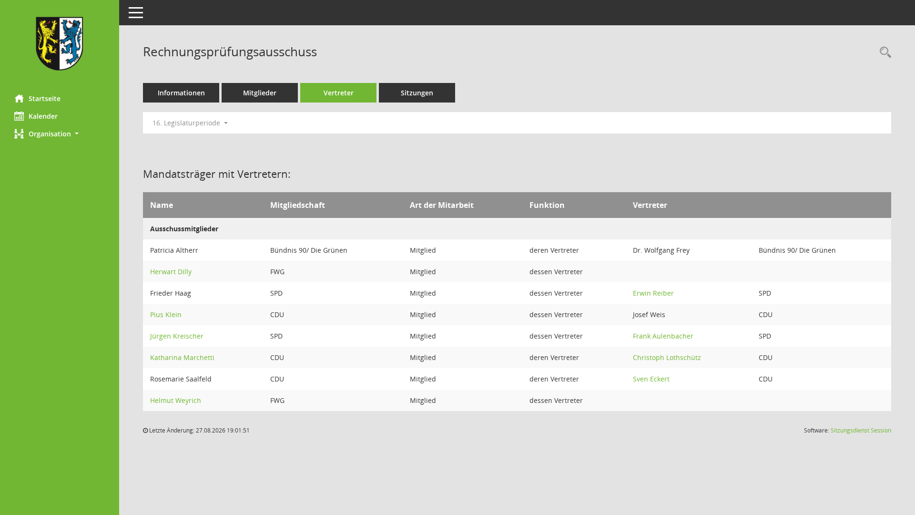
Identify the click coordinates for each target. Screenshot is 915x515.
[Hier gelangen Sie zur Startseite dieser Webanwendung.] (59, 44)
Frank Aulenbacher (663, 335)
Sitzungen (417, 92)
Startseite (45, 98)
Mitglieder (259, 92)
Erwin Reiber (653, 293)
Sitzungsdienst (861, 430)
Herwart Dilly (171, 271)
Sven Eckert (651, 378)
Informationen (181, 92)
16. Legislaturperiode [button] (187, 122)
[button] (59, 134)
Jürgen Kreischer (176, 335)
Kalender (43, 116)
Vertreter (339, 92)
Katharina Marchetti (182, 357)
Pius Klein (166, 314)
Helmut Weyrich (175, 400)
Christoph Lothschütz (667, 357)
